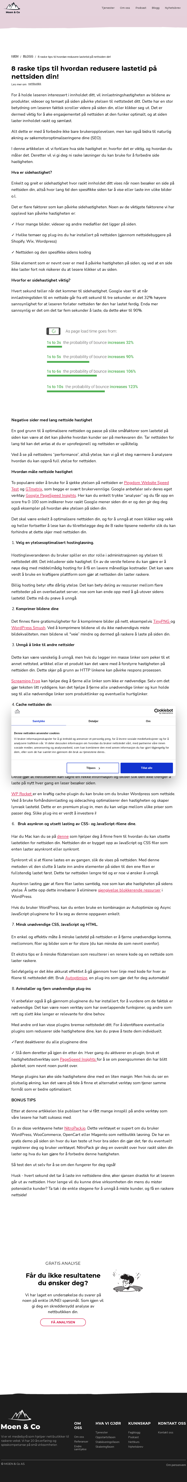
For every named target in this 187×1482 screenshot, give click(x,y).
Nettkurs (134, 1442)
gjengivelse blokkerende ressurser (129, 890)
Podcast (141, 8)
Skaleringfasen (105, 1446)
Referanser (81, 1441)
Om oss (125, 8)
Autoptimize (76, 978)
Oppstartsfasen (105, 1437)
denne (63, 836)
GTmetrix (34, 489)
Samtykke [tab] (39, 721)
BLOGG (28, 56)
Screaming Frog (25, 681)
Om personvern (176, 1465)
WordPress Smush (28, 628)
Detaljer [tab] (94, 721)
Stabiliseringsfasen (107, 1442)
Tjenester (108, 8)
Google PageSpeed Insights (51, 495)
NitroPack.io (74, 1128)
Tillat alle (146, 767)
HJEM (14, 56)
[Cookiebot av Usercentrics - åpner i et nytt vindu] (157, 711)
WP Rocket (22, 794)
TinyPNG (162, 621)
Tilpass (91, 767)
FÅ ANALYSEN (63, 1322)
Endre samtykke (80, 1448)
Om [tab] (148, 721)
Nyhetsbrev (173, 8)
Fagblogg (134, 1432)
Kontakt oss (165, 1432)
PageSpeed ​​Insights (78, 1059)
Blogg (155, 8)
